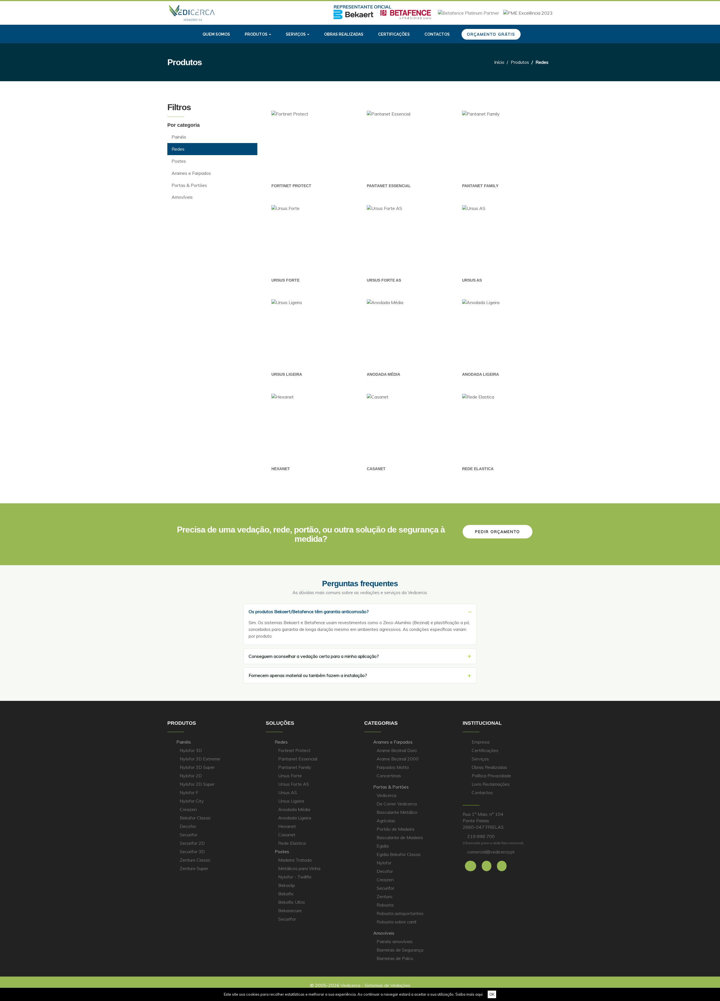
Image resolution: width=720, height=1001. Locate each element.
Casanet (376, 468)
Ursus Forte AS (384, 280)
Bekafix (286, 893)
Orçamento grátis (491, 34)
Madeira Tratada (295, 860)
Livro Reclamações (491, 784)
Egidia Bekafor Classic (399, 854)
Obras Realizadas (489, 767)
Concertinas (389, 775)
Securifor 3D (192, 851)
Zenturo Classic (195, 860)
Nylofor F (189, 792)
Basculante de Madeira (400, 837)
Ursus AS (472, 280)
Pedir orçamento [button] (497, 531)
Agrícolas (386, 820)
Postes (282, 851)
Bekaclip (286, 885)
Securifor (188, 834)
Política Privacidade (491, 775)
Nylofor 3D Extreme (200, 759)
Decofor (188, 826)
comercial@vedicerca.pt (491, 852)
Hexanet (280, 468)
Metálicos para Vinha (299, 868)
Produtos (520, 62)
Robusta (385, 905)
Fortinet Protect (291, 186)
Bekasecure (290, 910)
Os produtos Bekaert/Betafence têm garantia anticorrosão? (309, 611)
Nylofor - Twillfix (295, 877)
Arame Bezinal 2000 (397, 759)
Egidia (383, 846)
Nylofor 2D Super (197, 784)
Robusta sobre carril (396, 922)
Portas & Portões (391, 787)
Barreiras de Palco (395, 958)
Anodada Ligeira (480, 374)
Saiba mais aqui (469, 994)
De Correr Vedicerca (397, 804)
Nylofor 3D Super (197, 767)
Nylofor (384, 863)
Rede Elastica (478, 468)
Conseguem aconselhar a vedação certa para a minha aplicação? (314, 656)
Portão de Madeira (395, 829)
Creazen (188, 809)
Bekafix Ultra (291, 902)
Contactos (437, 34)
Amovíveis (383, 933)
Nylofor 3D (191, 750)
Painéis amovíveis (395, 941)
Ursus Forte (285, 280)
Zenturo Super (194, 868)
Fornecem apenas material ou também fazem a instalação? (308, 675)
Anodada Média (383, 374)
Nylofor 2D (191, 775)
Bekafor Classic (195, 818)
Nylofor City (192, 801)
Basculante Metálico (397, 812)
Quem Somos (216, 34)
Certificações (394, 34)
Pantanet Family (480, 186)
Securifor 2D (192, 843)
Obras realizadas (343, 34)
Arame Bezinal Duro (397, 750)
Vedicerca (386, 795)
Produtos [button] (256, 34)
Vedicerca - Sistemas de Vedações (375, 985)
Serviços (480, 759)
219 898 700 (481, 836)
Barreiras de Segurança (400, 950)
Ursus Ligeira (286, 374)
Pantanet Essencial (389, 186)
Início (499, 62)
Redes (281, 742)
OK (491, 994)
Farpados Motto (393, 767)
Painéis (183, 742)
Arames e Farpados (393, 742)
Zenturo (384, 896)
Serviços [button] (296, 34)
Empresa (480, 742)
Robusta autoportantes (400, 913)
